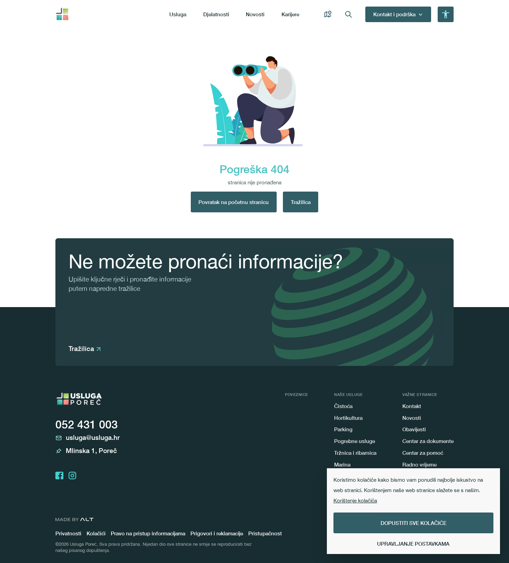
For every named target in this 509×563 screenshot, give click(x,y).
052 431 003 (86, 424)
